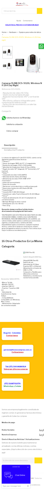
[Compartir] (14, 111)
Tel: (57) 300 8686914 (15, 366)
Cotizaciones (18, 352)
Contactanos (12, 336)
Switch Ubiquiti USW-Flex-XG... (33, 257)
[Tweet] (19, 111)
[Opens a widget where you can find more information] (16, 476)
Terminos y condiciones (31, 485)
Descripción (9, 145)
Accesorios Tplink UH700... (10, 279)
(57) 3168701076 (12, 383)
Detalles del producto (14, 150)
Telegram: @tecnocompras (16, 369)
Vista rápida (13, 272)
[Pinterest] (24, 111)
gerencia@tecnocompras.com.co (18, 350)
